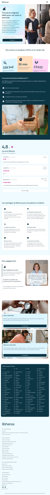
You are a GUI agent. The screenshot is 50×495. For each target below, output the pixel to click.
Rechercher (12, 40)
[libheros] (5, 2)
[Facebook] (3, 487)
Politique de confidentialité (40, 493)
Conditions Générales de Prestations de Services (26, 493)
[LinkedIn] (5, 487)
